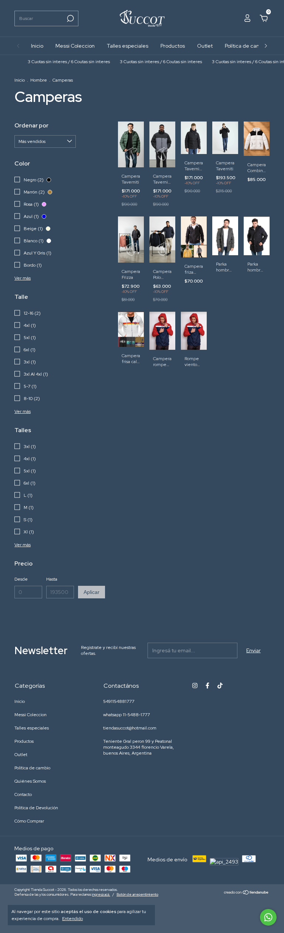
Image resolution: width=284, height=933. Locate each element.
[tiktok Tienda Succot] (220, 685)
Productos (172, 45)
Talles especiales (127, 45)
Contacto (23, 794)
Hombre (38, 80)
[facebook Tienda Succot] (207, 685)
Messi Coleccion (75, 45)
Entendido (72, 919)
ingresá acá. (101, 894)
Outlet (205, 45)
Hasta (51, 579)
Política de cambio (246, 45)
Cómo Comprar (29, 821)
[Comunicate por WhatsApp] (268, 917)
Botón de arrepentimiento (137, 894)
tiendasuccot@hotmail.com (129, 728)
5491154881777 (118, 701)
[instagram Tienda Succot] (195, 685)
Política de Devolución (36, 808)
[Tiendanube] (246, 893)
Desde (21, 579)
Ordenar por (31, 125)
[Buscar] (70, 18)
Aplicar (91, 592)
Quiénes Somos (30, 781)
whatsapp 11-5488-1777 (126, 715)
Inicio (37, 45)
